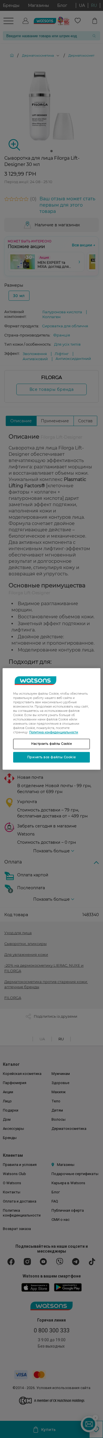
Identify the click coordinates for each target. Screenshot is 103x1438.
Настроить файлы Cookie (51, 744)
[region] (51, 719)
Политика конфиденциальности (53, 732)
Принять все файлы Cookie (51, 757)
